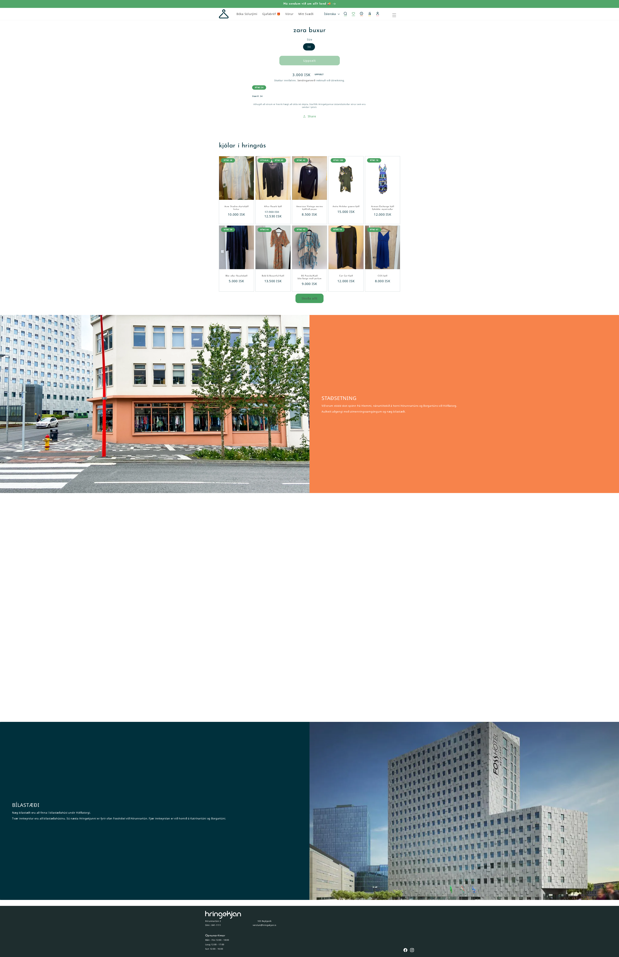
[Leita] (345, 14)
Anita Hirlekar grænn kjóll (346, 206)
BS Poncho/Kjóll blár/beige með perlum (310, 277)
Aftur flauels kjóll (273, 206)
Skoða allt (310, 298)
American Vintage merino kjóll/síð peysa (309, 207)
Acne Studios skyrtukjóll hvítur (236, 207)
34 (311, 47)
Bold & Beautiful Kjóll (273, 276)
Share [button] (312, 116)
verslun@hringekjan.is (264, 925)
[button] (362, 14)
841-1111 (216, 925)
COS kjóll (382, 276)
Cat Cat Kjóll (346, 276)
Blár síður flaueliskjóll (236, 276)
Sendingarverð (306, 80)
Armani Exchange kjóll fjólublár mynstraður (382, 207)
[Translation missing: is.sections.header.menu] (396, 14)
